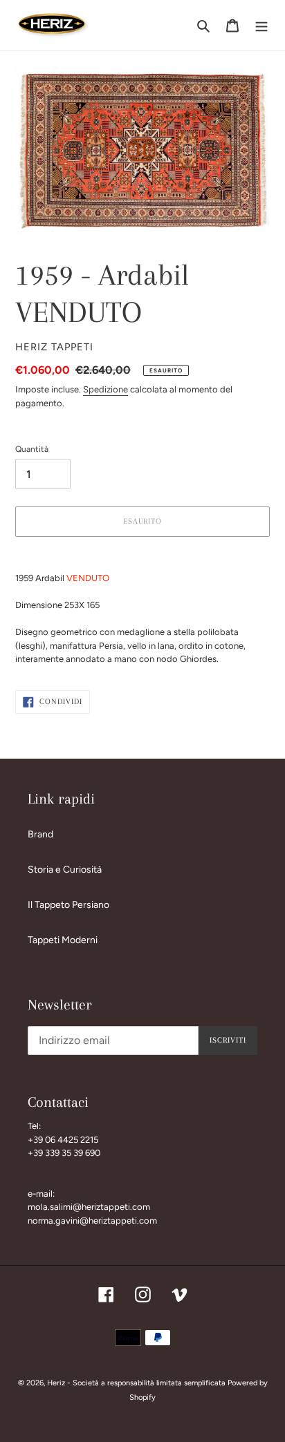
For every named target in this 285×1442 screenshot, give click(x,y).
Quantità (31, 449)
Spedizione (105, 389)
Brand (40, 834)
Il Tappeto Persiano (68, 905)
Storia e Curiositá (65, 869)
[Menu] (261, 25)
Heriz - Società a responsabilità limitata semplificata (136, 1382)
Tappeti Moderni (63, 940)
